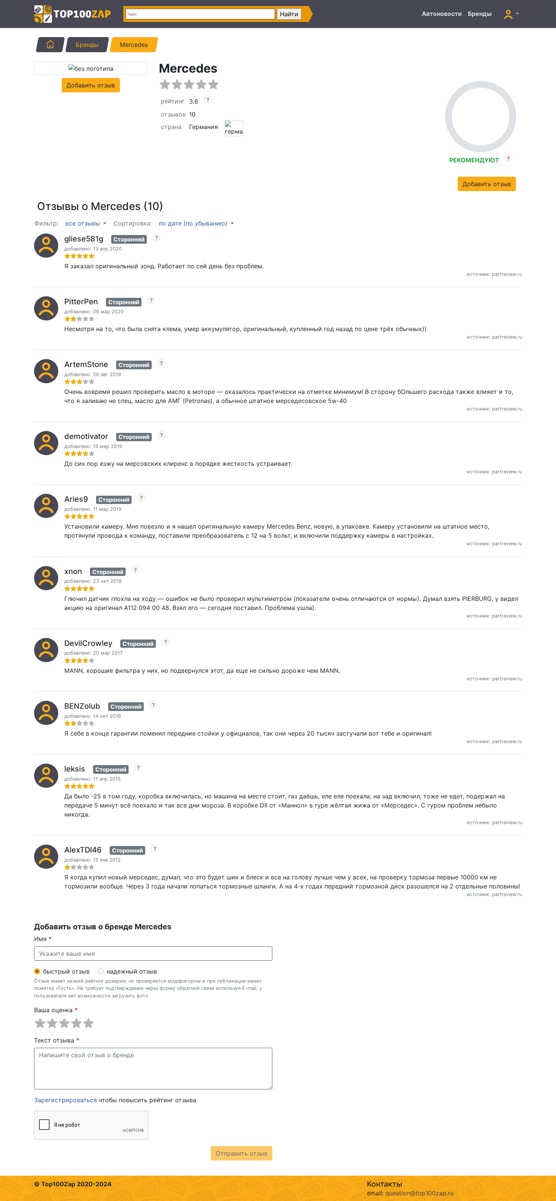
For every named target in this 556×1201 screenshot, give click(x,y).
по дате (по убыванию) (194, 223)
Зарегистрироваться (65, 1100)
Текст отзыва (56, 1040)
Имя (43, 939)
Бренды (480, 13)
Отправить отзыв (241, 1153)
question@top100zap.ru (419, 1193)
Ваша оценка (56, 1010)
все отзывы (83, 223)
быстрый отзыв (66, 971)
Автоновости (442, 13)
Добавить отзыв (91, 85)
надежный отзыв (132, 971)
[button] (511, 14)
